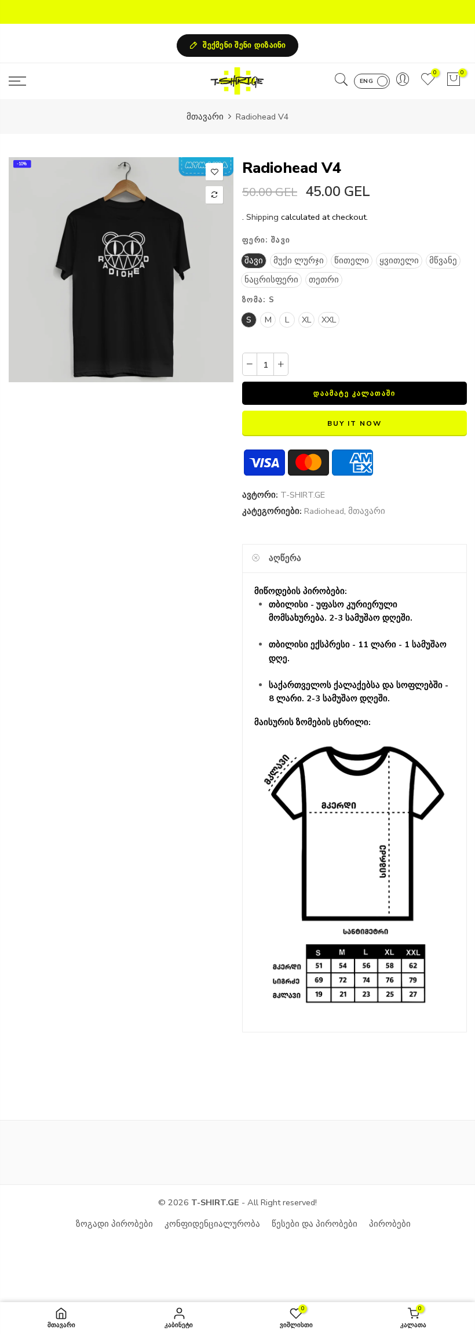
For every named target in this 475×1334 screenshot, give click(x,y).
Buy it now (354, 423)
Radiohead (324, 511)
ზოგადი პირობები (114, 1224)
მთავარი (205, 116)
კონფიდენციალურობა (212, 1224)
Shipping (262, 217)
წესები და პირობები (314, 1224)
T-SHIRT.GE (302, 495)
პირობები (390, 1224)
